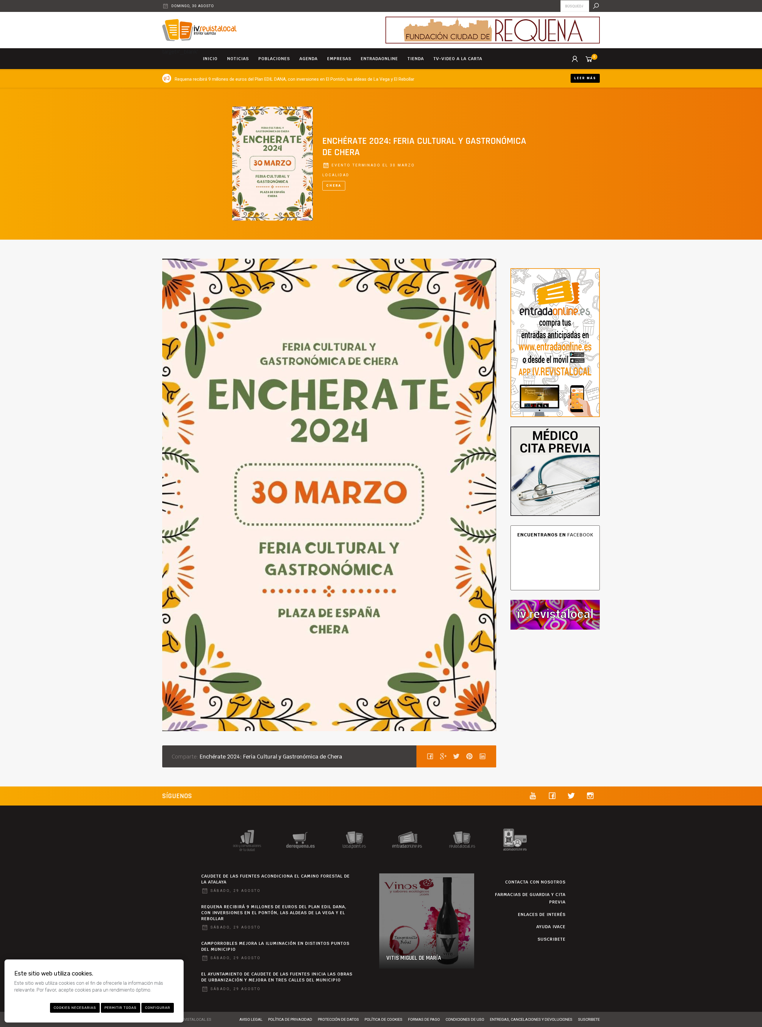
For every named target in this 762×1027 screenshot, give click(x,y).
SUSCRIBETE (552, 939)
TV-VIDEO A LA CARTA (457, 58)
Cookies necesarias (75, 1008)
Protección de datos (338, 1019)
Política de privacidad (290, 1019)
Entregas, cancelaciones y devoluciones (531, 1019)
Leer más (585, 78)
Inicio (210, 58)
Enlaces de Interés (542, 914)
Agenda (308, 58)
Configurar (157, 1008)
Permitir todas (120, 1008)
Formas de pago (424, 1019)
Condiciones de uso (465, 1019)
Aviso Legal (251, 1019)
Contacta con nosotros (535, 882)
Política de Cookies (383, 1019)
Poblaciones (274, 58)
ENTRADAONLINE (379, 58)
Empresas (339, 58)
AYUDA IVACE (551, 926)
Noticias (238, 58)
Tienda (415, 58)
